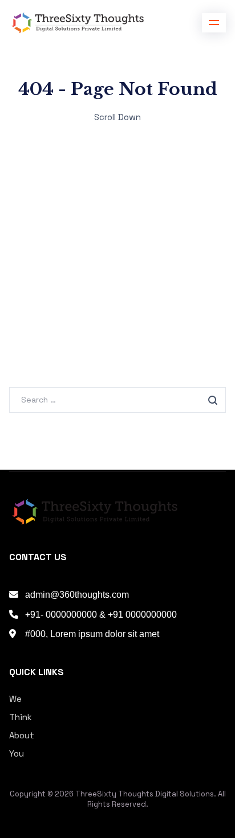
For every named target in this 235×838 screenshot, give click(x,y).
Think (20, 717)
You (16, 753)
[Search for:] (117, 399)
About (21, 735)
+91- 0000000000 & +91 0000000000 (101, 614)
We (15, 698)
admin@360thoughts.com (77, 594)
